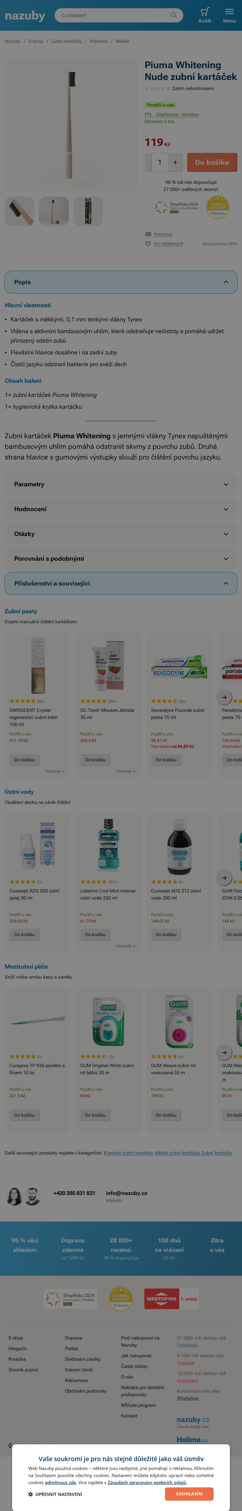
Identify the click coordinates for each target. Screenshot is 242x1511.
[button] (55, 1494)
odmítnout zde (60, 1482)
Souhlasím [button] (189, 1494)
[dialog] (121, 1477)
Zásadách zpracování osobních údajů (147, 1482)
